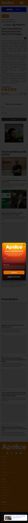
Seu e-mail (6, 264)
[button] (23, 244)
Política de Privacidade (16, 277)
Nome (5, 258)
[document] (14, 261)
